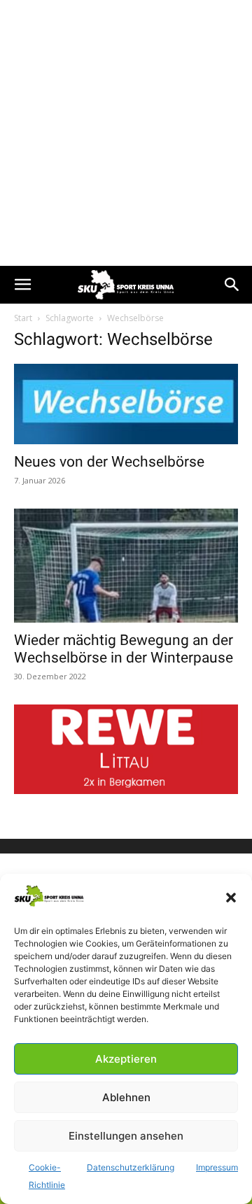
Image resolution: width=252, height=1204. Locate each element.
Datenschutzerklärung (130, 1167)
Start (23, 318)
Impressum (217, 1167)
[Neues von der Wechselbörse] (126, 404)
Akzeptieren (126, 1058)
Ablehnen (126, 1097)
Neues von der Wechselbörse (109, 461)
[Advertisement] (126, 133)
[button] (231, 898)
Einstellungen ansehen (126, 1135)
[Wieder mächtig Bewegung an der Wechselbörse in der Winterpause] (126, 565)
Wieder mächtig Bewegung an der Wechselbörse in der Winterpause (123, 649)
